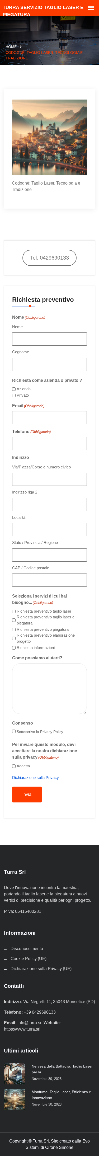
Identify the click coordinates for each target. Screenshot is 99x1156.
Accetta (23, 766)
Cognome (20, 352)
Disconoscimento (27, 948)
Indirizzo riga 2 (24, 492)
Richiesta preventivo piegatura (43, 629)
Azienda (24, 389)
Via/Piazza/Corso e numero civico (41, 467)
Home (11, 47)
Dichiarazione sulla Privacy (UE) (41, 968)
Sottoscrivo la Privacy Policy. (40, 732)
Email (28, 405)
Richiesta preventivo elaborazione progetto (46, 638)
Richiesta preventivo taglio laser (44, 611)
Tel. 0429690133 (49, 258)
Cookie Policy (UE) (28, 958)
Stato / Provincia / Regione (35, 542)
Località (18, 517)
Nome (17, 327)
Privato (23, 395)
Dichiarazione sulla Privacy (35, 777)
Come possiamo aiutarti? (37, 658)
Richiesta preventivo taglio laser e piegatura (45, 620)
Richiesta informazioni (36, 647)
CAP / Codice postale (30, 568)
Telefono (31, 431)
